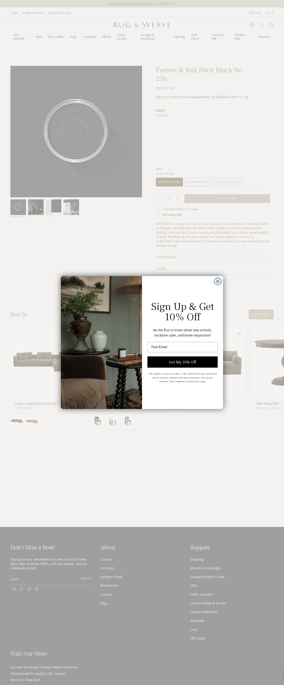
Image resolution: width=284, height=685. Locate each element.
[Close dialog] (217, 281)
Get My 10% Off (182, 362)
